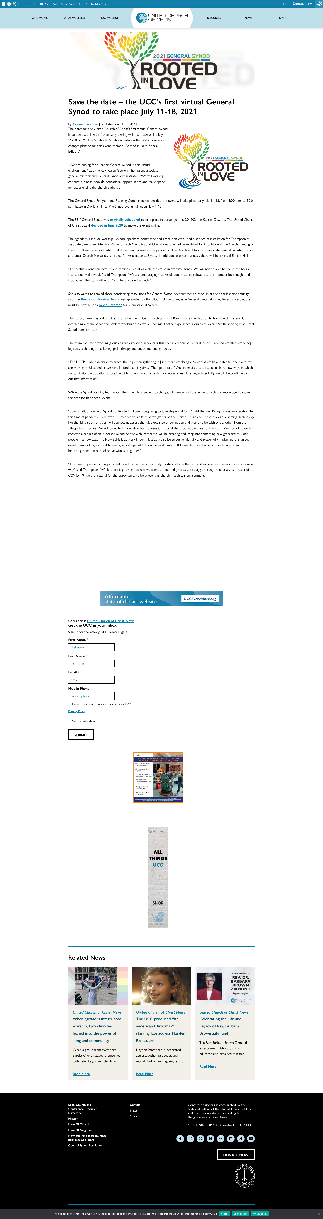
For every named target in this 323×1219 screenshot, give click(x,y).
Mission (73, 1118)
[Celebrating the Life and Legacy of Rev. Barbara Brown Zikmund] (225, 986)
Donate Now (302, 3)
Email (73, 672)
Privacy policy (259, 1213)
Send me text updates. (83, 721)
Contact (73, 4)
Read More (81, 1073)
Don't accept (240, 1213)
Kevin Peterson (110, 304)
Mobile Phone (78, 688)
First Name (78, 639)
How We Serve (109, 17)
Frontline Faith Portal (96, 4)
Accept (225, 1213)
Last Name (78, 656)
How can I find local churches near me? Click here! (87, 1138)
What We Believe (74, 17)
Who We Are (40, 17)
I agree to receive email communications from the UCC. (101, 704)
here (223, 1116)
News (134, 1110)
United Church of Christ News (110, 620)
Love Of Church (79, 1124)
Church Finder (52, 4)
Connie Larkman (85, 123)
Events (64, 4)
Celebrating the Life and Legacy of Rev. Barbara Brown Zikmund (220, 1026)
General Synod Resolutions (86, 1145)
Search (286, 4)
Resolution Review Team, (100, 298)
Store (81, 4)
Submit (80, 734)
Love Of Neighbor (80, 1130)
